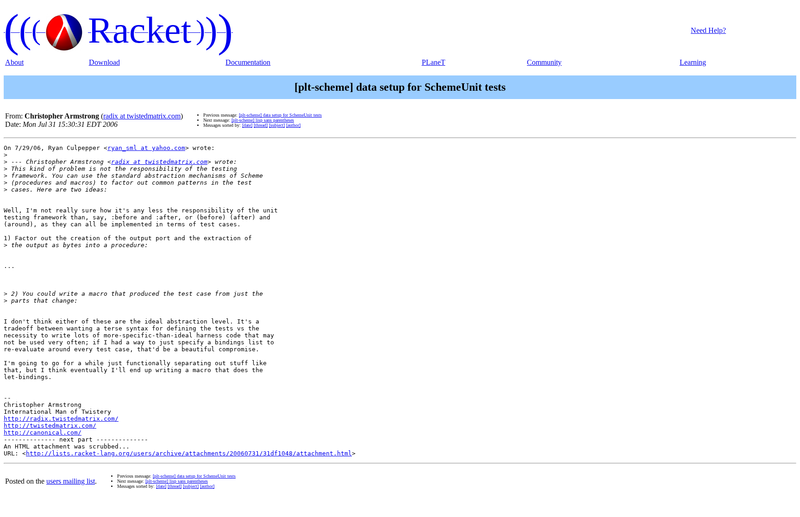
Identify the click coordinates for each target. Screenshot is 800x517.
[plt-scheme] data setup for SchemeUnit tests (280, 115)
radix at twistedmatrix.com (142, 116)
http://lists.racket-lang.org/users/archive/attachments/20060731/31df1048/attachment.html (189, 453)
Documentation (247, 62)
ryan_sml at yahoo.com (146, 147)
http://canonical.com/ (42, 432)
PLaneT (433, 62)
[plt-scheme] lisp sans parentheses (262, 120)
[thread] (261, 125)
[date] (247, 125)
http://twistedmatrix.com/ (50, 425)
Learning (693, 62)
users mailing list (70, 481)
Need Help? (708, 30)
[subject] (277, 125)
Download (104, 62)
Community (544, 62)
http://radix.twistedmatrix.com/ (61, 418)
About (14, 62)
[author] (293, 125)
